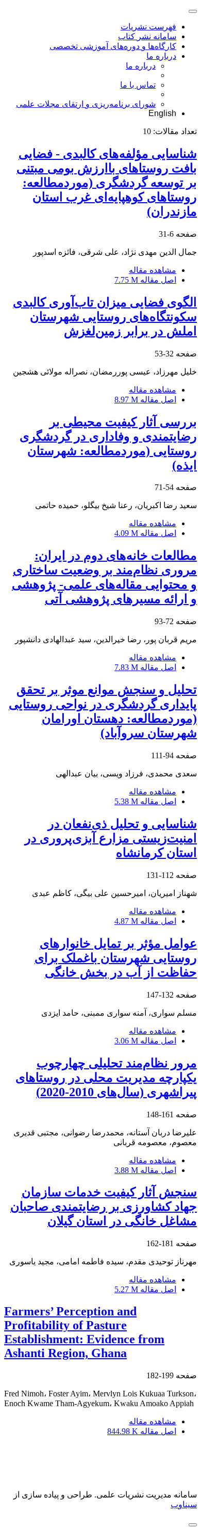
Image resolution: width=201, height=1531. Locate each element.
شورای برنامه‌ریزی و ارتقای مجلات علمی (86, 104)
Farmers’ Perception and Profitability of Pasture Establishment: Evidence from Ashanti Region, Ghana (84, 1332)
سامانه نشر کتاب (147, 36)
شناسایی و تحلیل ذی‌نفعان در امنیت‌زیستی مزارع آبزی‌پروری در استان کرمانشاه (111, 838)
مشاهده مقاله (152, 270)
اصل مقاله (145, 279)
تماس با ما (138, 84)
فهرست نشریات (148, 26)
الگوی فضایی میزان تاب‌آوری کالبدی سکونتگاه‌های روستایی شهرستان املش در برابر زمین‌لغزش (105, 317)
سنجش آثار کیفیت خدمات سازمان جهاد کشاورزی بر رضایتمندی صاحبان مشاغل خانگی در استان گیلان (103, 1206)
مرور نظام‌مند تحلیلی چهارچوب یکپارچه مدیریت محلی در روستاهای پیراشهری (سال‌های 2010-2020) (106, 1077)
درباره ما (161, 56)
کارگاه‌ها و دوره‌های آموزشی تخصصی (112, 46)
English (162, 113)
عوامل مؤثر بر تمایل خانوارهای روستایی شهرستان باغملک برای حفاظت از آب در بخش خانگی (116, 958)
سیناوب (184, 1504)
